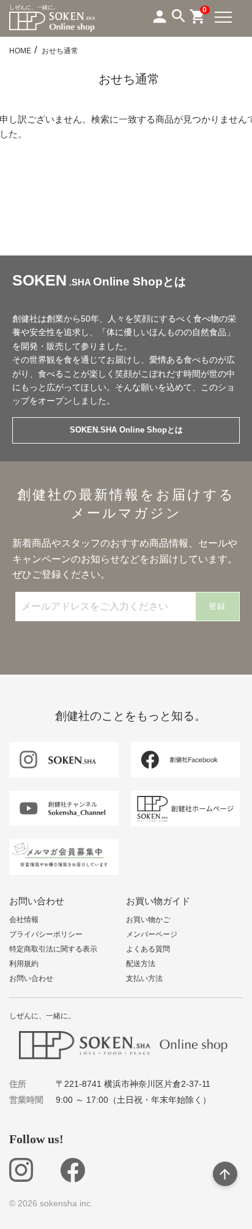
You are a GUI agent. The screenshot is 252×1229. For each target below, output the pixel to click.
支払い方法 (144, 978)
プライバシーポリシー (46, 934)
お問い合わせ (31, 978)
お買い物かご (148, 919)
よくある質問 (148, 949)
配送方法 (140, 963)
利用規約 (24, 963)
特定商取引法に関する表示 (53, 949)
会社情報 (24, 919)
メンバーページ (151, 934)
